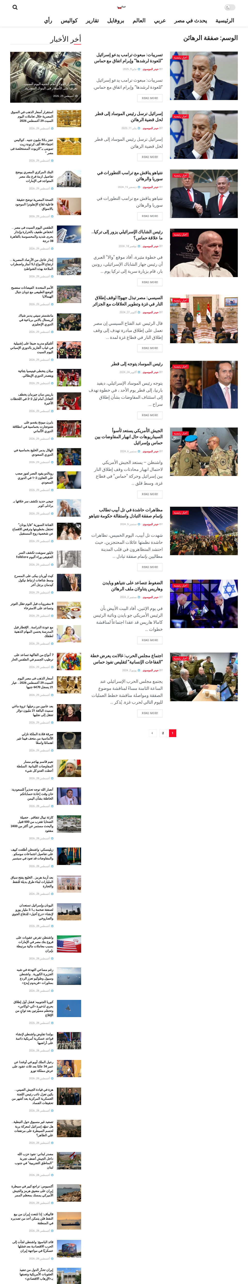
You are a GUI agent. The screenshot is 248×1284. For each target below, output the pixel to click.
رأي (48, 20)
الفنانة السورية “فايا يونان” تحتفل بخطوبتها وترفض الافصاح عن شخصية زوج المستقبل (32, 529)
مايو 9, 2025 (130, 69)
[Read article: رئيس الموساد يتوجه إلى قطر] (204, 385)
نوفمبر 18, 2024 (128, 246)
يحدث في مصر (190, 20)
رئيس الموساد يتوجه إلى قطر (137, 363)
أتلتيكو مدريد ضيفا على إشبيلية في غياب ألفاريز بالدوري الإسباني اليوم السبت (31, 348)
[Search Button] (15, 7)
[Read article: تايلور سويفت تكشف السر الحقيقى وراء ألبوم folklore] (69, 559)
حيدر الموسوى (151, 69)
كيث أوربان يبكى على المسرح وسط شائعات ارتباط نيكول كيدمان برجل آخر (33, 580)
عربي (160, 20)
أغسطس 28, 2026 (40, 778)
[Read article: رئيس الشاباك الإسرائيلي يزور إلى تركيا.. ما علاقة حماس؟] (204, 253)
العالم (139, 20)
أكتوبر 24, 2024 (128, 372)
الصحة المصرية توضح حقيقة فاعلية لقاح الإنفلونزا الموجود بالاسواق (34, 204)
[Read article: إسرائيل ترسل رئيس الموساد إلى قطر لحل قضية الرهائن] (204, 134)
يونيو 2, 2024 (129, 670)
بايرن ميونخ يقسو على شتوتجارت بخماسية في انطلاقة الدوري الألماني (33, 426)
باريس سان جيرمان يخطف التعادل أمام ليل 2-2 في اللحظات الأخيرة (31, 399)
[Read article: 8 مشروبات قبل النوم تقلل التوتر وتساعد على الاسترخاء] (69, 610)
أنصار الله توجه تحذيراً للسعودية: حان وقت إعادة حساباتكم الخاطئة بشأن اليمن (32, 794)
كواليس (69, 20)
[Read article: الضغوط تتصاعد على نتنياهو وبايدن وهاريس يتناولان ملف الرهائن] (204, 604)
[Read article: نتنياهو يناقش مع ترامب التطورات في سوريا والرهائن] (204, 194)
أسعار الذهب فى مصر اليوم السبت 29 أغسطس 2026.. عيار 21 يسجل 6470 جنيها (32, 683)
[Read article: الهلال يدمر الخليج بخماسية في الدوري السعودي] (69, 457)
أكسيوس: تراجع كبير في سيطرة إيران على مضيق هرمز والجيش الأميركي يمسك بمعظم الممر (32, 1190)
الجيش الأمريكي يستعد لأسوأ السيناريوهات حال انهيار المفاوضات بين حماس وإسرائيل (129, 436)
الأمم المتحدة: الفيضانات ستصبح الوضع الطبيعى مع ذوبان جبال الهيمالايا (32, 292)
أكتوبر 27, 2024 (128, 312)
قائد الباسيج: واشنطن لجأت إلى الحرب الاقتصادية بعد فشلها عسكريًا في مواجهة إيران (32, 1246)
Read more (147, 97)
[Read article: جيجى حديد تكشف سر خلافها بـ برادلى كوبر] (69, 508)
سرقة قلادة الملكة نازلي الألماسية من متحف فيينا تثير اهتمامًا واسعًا (35, 738)
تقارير (92, 20)
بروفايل (115, 20)
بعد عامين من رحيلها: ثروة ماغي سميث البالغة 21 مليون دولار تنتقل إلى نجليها (32, 710)
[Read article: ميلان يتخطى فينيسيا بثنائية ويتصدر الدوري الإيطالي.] (69, 377)
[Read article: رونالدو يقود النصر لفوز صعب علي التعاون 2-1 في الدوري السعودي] (69, 480)
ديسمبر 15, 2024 (127, 187)
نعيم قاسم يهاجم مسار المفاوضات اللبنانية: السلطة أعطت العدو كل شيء (35, 766)
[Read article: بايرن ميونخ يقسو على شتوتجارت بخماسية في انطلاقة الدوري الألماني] (69, 429)
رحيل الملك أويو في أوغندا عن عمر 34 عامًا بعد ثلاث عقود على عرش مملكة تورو (32, 1066)
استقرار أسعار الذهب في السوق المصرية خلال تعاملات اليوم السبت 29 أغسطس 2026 (32, 116)
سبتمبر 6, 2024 (128, 451)
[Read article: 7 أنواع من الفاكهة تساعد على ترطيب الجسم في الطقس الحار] (69, 661)
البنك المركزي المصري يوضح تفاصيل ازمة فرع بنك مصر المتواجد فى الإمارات (34, 176)
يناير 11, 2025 (129, 128)
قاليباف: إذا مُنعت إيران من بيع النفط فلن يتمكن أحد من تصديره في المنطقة (32, 1218)
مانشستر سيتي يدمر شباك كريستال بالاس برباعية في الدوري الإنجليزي (35, 320)
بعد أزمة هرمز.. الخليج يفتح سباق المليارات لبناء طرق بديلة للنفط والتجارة (32, 882)
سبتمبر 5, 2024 (128, 524)
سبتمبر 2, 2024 (128, 597)
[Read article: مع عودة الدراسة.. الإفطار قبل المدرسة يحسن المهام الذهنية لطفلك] (69, 634)
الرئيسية (225, 20)
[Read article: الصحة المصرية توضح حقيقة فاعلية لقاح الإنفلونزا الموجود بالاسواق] (69, 206)
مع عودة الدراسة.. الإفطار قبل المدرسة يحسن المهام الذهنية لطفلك (33, 631)
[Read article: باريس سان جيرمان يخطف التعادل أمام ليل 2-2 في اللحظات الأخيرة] (69, 401)
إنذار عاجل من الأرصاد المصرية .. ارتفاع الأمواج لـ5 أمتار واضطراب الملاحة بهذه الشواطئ (31, 264)
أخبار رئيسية (180, 57)
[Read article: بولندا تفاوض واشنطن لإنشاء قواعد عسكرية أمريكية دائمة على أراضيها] (69, 1041)
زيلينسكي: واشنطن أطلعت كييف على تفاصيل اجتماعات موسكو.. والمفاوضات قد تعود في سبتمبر (32, 854)
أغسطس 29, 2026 (64, 96)
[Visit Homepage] (121, 7)
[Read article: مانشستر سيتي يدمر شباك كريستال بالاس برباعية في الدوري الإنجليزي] (69, 322)
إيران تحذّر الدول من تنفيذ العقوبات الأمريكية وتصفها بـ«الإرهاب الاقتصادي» (36, 1274)
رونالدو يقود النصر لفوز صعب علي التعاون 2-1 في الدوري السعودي (34, 478)
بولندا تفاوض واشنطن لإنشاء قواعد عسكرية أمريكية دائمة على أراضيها (34, 1038)
